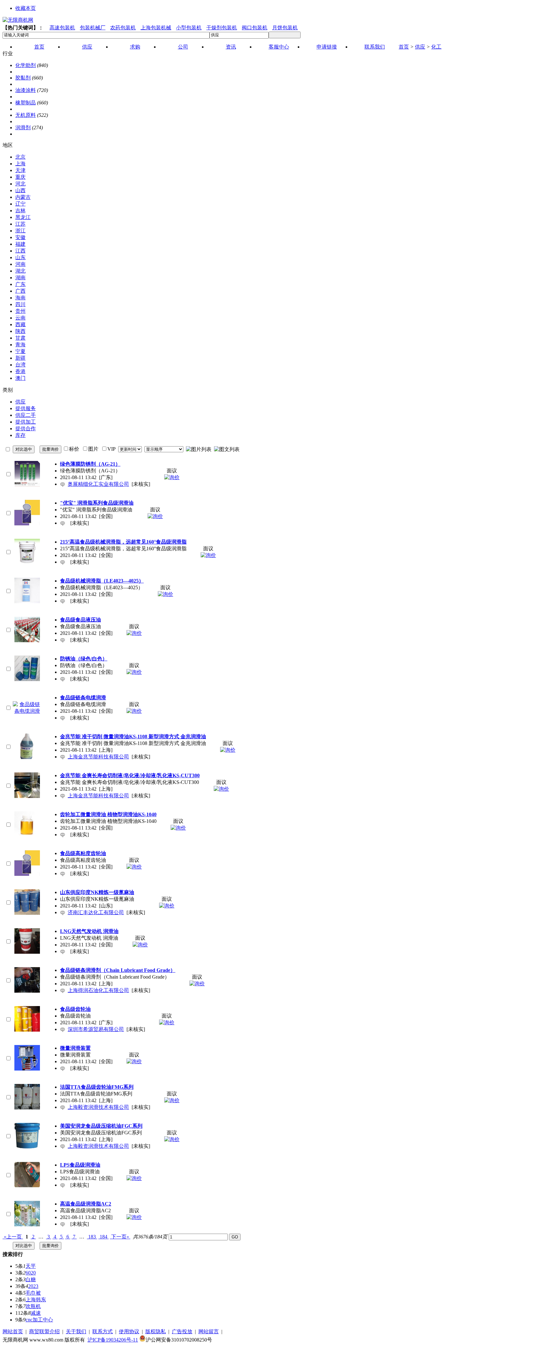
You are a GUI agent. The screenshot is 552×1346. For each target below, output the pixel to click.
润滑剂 (23, 127)
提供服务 (25, 408)
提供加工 (25, 422)
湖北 (20, 271)
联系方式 (102, 1331)
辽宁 (20, 204)
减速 (36, 1313)
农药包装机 (123, 27)
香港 (20, 371)
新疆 (20, 358)
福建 (20, 244)
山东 (20, 257)
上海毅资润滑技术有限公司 (98, 1107)
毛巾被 (33, 1293)
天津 (20, 170)
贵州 (20, 311)
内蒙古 (23, 197)
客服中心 (279, 46)
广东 (20, 284)
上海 (20, 163)
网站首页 (13, 1331)
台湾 (20, 364)
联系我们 (374, 46)
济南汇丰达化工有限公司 (96, 912)
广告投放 (182, 1331)
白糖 (31, 1279)
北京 (20, 157)
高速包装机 (62, 27)
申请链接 (327, 46)
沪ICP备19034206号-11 (113, 1339)
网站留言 (208, 1331)
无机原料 (25, 115)
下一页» (120, 1236)
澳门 (20, 378)
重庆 (20, 177)
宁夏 (20, 351)
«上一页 (13, 1236)
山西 (20, 190)
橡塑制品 (25, 102)
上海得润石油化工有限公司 (98, 990)
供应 (420, 46)
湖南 (20, 277)
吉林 (20, 210)
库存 (20, 435)
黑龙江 (23, 217)
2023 (33, 1286)
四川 (20, 304)
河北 (20, 183)
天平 (31, 1266)
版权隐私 (155, 1331)
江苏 (20, 224)
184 (103, 1236)
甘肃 (20, 338)
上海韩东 (36, 1299)
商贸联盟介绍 (44, 1331)
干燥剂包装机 (221, 27)
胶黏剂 (23, 77)
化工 (436, 46)
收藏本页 (25, 8)
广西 (20, 291)
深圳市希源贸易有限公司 (96, 1029)
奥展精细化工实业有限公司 (98, 484)
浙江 (20, 230)
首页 (404, 46)
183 (92, 1236)
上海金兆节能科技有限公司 (98, 756)
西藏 (20, 324)
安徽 (20, 237)
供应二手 (25, 415)
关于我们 (76, 1331)
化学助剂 (25, 65)
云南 (20, 317)
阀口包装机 (254, 27)
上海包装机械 (156, 27)
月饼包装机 (285, 27)
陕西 (20, 331)
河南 (20, 264)
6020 (31, 1272)
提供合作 (25, 428)
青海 (20, 344)
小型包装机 (189, 27)
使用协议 (129, 1331)
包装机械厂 (92, 27)
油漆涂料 (25, 90)
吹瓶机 (33, 1306)
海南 (20, 297)
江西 (20, 250)
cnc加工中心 (39, 1319)
